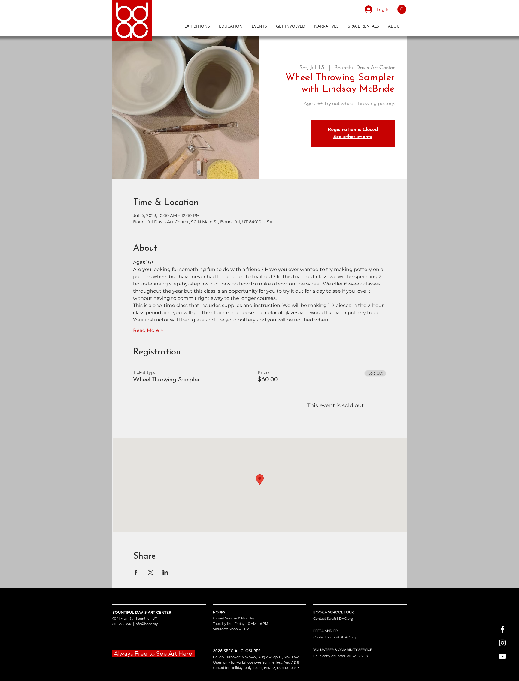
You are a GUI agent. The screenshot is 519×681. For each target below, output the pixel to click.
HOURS (219, 612)
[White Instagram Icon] (502, 642)
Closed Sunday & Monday (233, 618)
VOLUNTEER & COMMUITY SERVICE (342, 649)
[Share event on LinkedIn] (165, 572)
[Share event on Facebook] (136, 572)
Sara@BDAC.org (340, 618)
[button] (401, 9)
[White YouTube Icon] (502, 656)
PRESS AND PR (325, 630)
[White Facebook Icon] (502, 629)
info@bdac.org (146, 624)
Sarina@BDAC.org (341, 637)
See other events (352, 136)
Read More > (148, 330)
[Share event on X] (150, 572)
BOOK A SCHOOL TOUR (333, 612)
